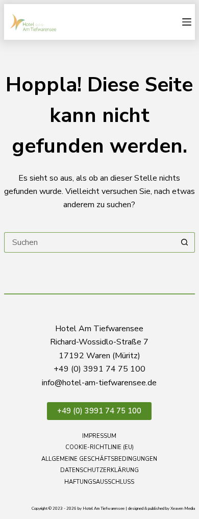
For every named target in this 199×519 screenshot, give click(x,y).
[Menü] (186, 22)
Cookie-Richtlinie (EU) (99, 447)
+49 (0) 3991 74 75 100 (99, 411)
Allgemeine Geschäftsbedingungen (99, 459)
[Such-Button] (185, 242)
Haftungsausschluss (99, 482)
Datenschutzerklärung (99, 470)
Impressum (99, 436)
